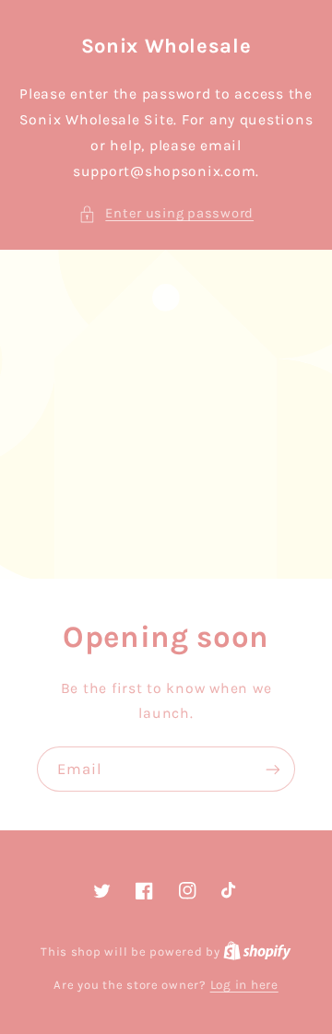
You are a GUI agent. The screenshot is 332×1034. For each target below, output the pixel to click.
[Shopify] (257, 951)
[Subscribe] (273, 769)
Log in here (244, 984)
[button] (166, 214)
